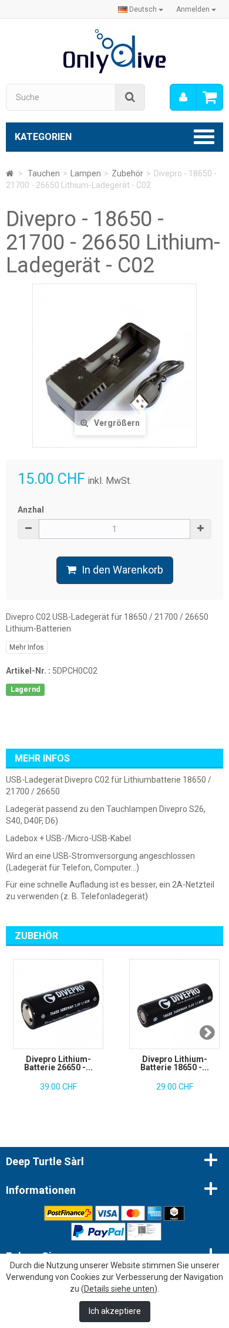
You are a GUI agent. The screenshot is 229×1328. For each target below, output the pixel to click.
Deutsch (143, 9)
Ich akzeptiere (115, 1311)
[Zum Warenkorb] (209, 97)
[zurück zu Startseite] (10, 173)
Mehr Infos (26, 647)
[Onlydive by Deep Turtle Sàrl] (115, 50)
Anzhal (31, 509)
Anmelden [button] (193, 9)
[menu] (183, 97)
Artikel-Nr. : (28, 670)
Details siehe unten (119, 1288)
